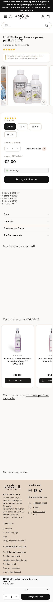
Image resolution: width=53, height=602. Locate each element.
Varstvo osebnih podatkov (15, 560)
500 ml (10, 134)
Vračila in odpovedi (12, 572)
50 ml (22, 126)
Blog (5, 537)
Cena (7, 156)
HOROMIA (32, 319)
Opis (6, 214)
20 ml (10, 126)
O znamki (7, 529)
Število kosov (12, 143)
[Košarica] (48, 16)
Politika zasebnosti (11, 556)
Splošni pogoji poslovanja (14, 552)
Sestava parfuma (14, 228)
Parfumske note (13, 235)
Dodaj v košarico (35, 597)
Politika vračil (9, 564)
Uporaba (9, 221)
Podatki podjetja (10, 533)
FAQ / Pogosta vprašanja (14, 541)
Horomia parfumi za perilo (16, 45)
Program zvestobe (11, 568)
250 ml (35, 126)
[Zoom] (43, 102)
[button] (9, 49)
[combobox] (26, 25)
